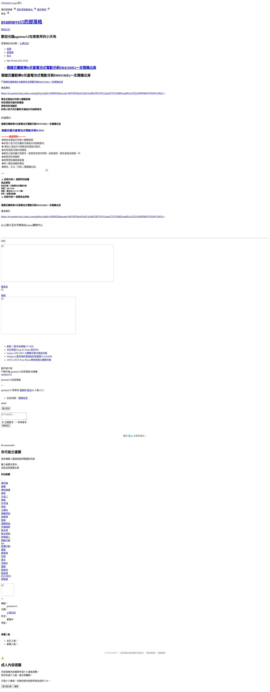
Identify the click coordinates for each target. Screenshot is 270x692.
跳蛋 (3, 520)
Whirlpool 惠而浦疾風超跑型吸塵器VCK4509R (29, 356)
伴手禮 (4, 503)
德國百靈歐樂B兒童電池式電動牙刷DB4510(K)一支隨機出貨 (51, 67)
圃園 (3, 566)
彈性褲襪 (5, 490)
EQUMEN (6, 576)
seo (2, 543)
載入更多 (6, 408)
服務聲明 (161, 653)
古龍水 (4, 563)
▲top (3, 403)
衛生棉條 (5, 534)
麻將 (3, 493)
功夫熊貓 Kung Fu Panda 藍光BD (23, 350)
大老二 (4, 496)
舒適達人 (5, 537)
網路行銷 (5, 540)
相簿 (9, 49)
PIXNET (114, 653)
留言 (29, 390)
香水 (3, 560)
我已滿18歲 (7, 686)
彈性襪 (4, 483)
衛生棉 (4, 530)
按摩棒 (4, 517)
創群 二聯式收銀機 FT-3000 (20, 346)
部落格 (10, 52)
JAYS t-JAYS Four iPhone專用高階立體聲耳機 (29, 360)
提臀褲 (4, 579)
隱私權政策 (150, 653)
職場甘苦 (23, 398)
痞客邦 (23, 390)
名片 (9, 56)
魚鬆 (3, 295)
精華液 (4, 553)
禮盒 (3, 500)
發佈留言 (6, 426)
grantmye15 (6, 374)
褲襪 (3, 486)
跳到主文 (5, 29)
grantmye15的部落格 (21, 21)
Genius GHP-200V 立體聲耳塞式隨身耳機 (27, 353)
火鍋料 (4, 510)
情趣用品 (5, 513)
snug (3, 240)
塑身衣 (4, 287)
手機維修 (5, 527)
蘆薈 (3, 550)
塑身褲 (4, 573)
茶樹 (3, 556)
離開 (16, 686)
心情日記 (24, 43)
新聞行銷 (5, 546)
